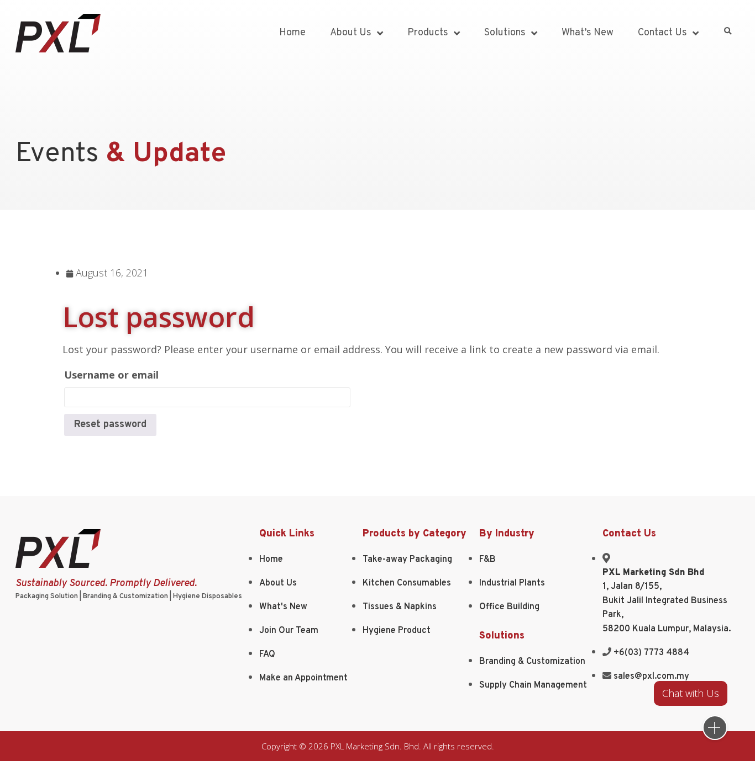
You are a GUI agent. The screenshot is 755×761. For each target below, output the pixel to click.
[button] (728, 32)
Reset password (110, 424)
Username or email (111, 374)
